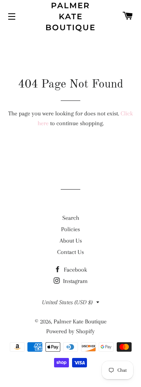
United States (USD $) (67, 302)
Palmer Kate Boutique (70, 16)
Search (70, 217)
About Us (71, 240)
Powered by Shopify (70, 331)
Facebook (74, 269)
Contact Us (70, 252)
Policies (70, 229)
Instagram (74, 281)
